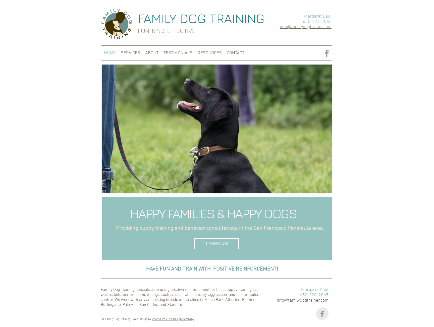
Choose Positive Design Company (173, 319)
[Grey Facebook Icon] (327, 53)
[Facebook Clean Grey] (322, 313)
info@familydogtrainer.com (303, 300)
